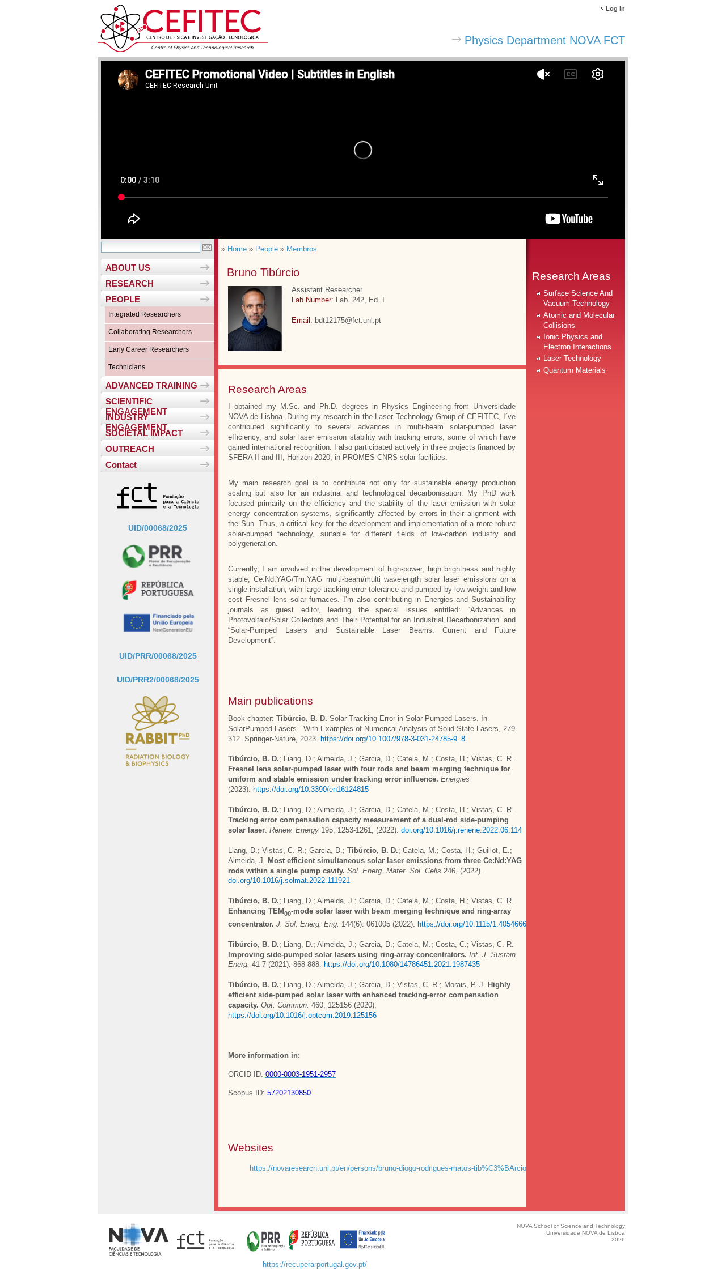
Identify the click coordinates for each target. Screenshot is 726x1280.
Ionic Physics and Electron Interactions (577, 341)
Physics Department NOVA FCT (545, 40)
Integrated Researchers (144, 314)
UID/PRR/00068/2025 (158, 655)
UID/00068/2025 (157, 527)
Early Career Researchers (148, 349)
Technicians (126, 367)
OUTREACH (129, 449)
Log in (615, 8)
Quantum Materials (574, 370)
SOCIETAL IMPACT (144, 433)
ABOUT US (127, 267)
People (266, 249)
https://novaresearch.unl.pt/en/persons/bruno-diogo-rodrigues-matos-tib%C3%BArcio (388, 1168)
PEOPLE (122, 299)
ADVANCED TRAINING (151, 385)
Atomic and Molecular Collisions (579, 320)
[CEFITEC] (183, 49)
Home (237, 249)
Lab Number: (314, 300)
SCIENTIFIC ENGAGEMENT (136, 402)
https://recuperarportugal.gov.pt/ (315, 1264)
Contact (121, 465)
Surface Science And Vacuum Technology (578, 298)
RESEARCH (129, 283)
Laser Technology (572, 358)
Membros (301, 249)
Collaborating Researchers (150, 332)
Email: (303, 320)
